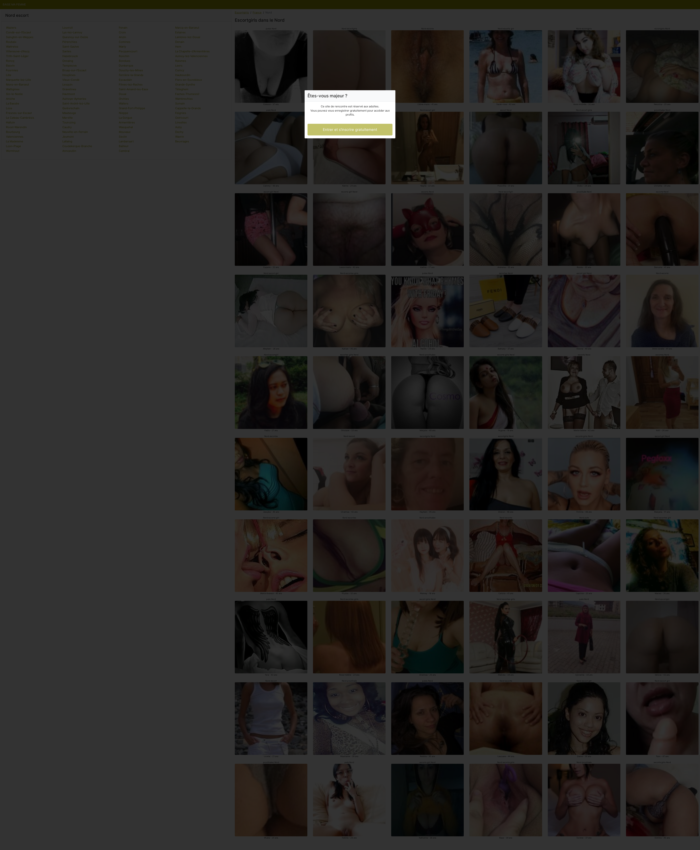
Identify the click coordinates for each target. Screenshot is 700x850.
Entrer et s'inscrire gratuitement (350, 129)
